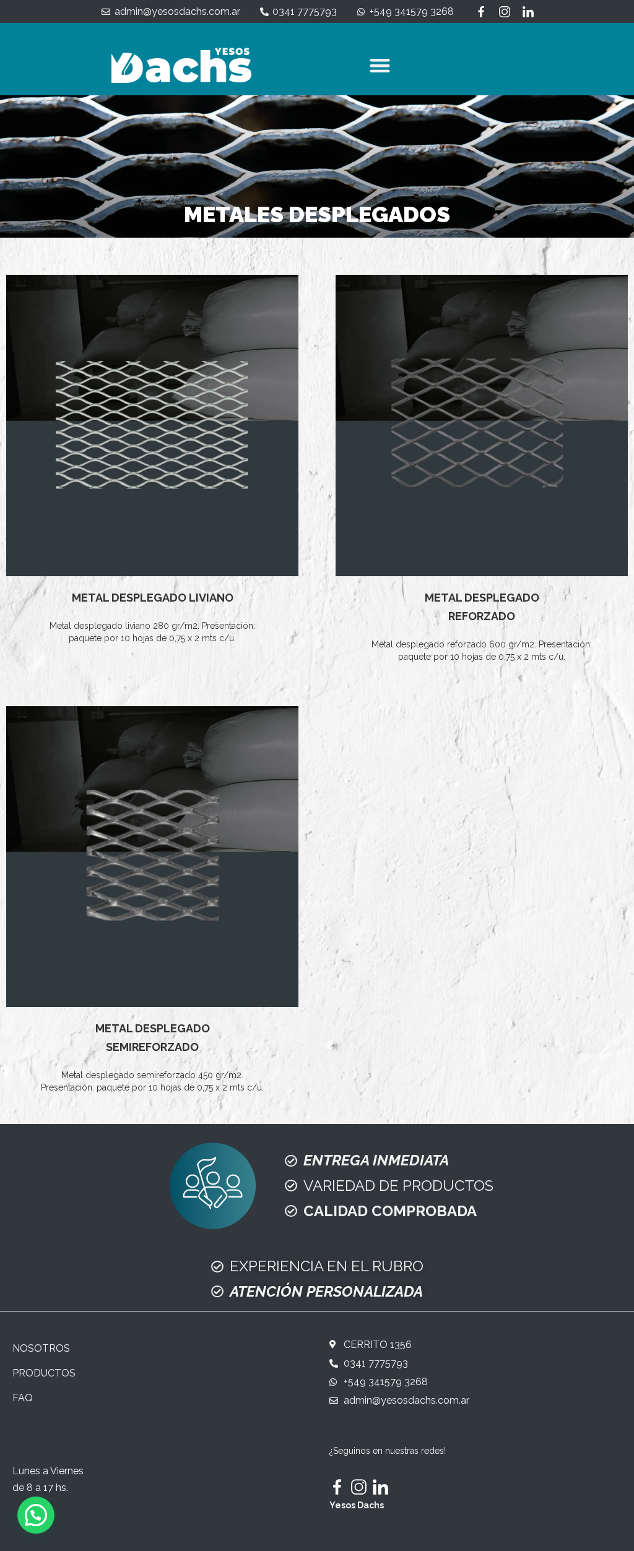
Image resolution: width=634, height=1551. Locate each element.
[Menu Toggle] (380, 65)
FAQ (22, 1398)
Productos (44, 1373)
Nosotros (41, 1348)
